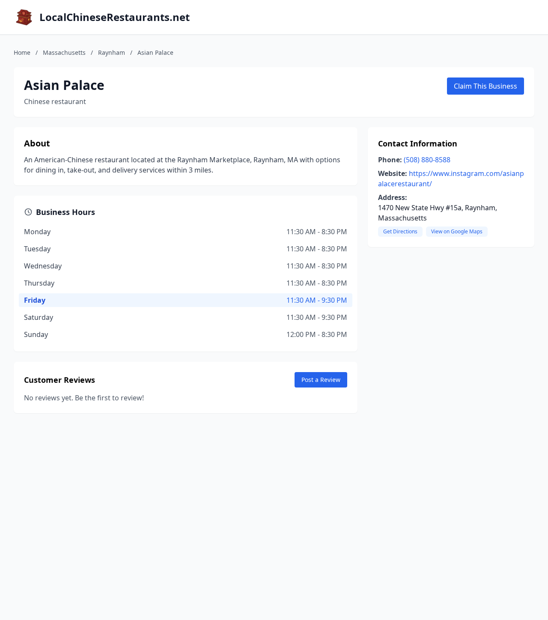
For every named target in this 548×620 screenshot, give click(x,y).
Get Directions (400, 231)
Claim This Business (485, 86)
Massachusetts (64, 52)
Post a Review (320, 380)
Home (22, 52)
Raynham (111, 52)
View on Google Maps (456, 231)
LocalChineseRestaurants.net (114, 17)
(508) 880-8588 (427, 159)
